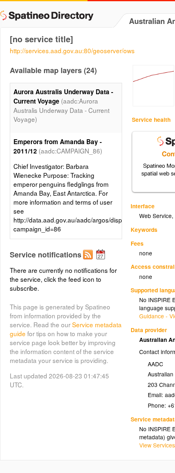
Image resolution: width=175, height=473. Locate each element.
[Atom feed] (89, 261)
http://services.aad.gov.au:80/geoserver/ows (72, 50)
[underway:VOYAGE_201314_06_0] (153, 104)
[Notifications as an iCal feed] (101, 261)
